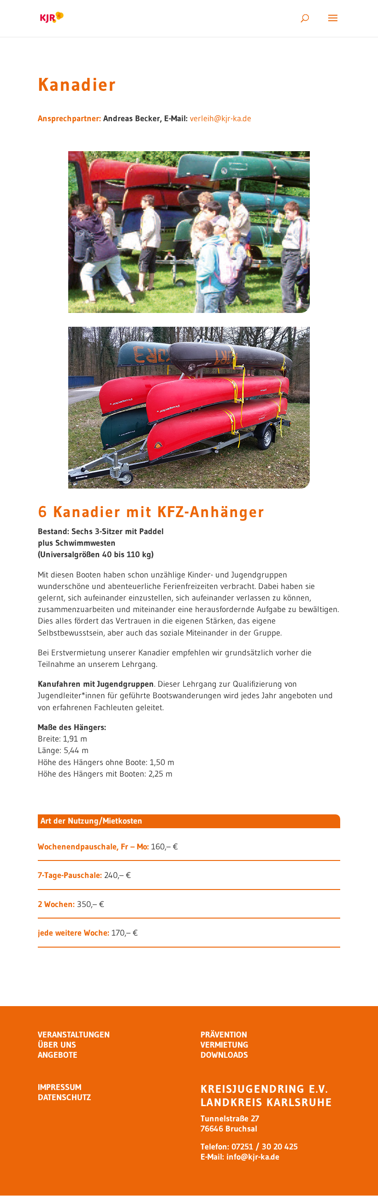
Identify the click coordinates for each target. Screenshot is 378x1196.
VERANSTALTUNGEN (74, 1035)
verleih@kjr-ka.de (220, 118)
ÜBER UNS (57, 1045)
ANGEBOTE (57, 1055)
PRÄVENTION (224, 1035)
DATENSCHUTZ (64, 1097)
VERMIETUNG (224, 1045)
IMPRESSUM (59, 1087)
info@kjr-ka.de (252, 1157)
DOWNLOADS (224, 1055)
